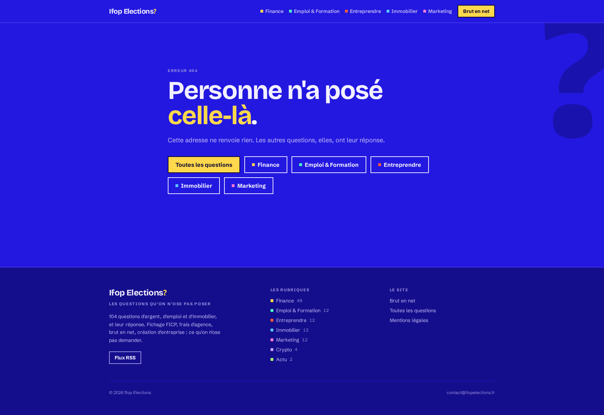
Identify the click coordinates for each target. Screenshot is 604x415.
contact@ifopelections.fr (471, 392)
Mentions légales (409, 320)
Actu (284, 359)
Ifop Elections (132, 11)
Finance (269, 164)
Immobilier (196, 185)
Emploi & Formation (332, 164)
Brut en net (476, 11)
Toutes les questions (203, 164)
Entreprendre (402, 164)
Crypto (286, 349)
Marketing (251, 185)
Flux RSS (125, 358)
